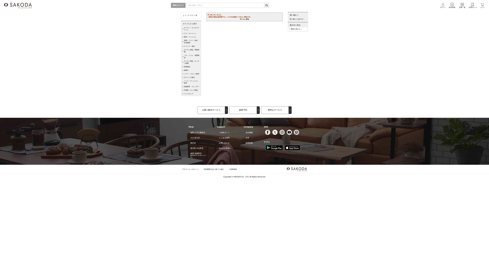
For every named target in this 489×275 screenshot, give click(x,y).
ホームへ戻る (244, 19)
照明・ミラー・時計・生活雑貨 (191, 42)
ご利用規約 (233, 169)
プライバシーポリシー (190, 169)
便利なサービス (275, 110)
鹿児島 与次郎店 (196, 148)
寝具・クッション (190, 37)
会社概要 (249, 133)
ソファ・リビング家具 (191, 74)
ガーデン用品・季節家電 (191, 51)
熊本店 (193, 143)
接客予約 (243, 110)
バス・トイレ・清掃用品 (191, 56)
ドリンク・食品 (189, 46)
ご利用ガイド (224, 133)
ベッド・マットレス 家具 (191, 82)
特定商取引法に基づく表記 (214, 169)
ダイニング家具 (189, 77)
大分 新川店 (195, 138)
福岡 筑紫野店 (196, 153)
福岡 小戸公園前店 (197, 133)
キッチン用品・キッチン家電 (191, 62)
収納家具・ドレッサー (191, 86)
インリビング (188, 94)
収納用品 (187, 67)
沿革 (247, 138)
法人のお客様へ (225, 148)
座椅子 (186, 70)
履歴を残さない (296, 29)
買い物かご (294, 15)
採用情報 (249, 143)
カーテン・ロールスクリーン (191, 29)
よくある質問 (224, 138)
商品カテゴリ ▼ (178, 5)
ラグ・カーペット (190, 33)
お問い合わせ (224, 143)
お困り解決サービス (211, 110)
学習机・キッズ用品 (191, 90)
